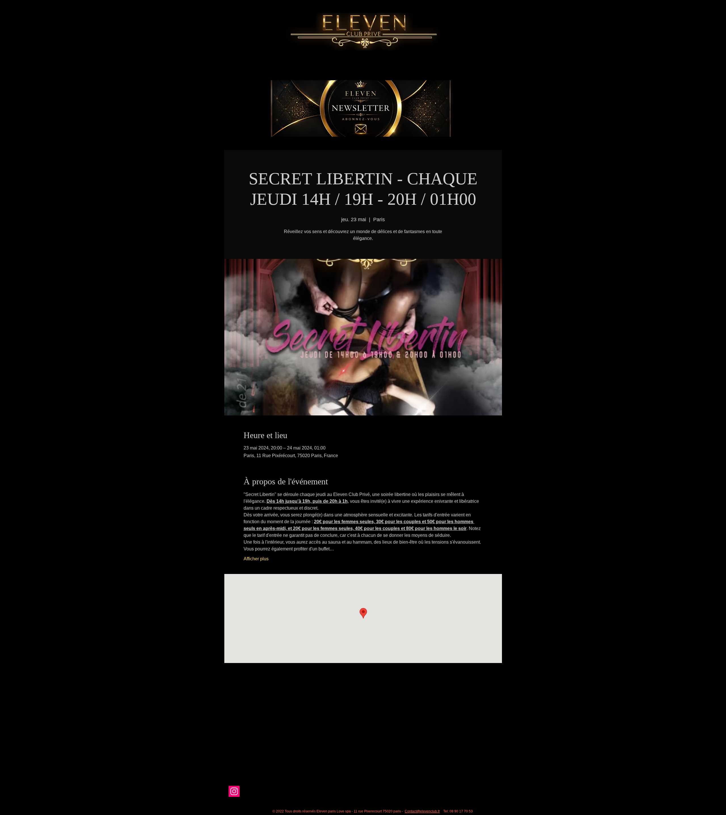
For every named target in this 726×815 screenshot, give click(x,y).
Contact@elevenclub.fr (422, 811)
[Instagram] (234, 791)
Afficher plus (256, 558)
